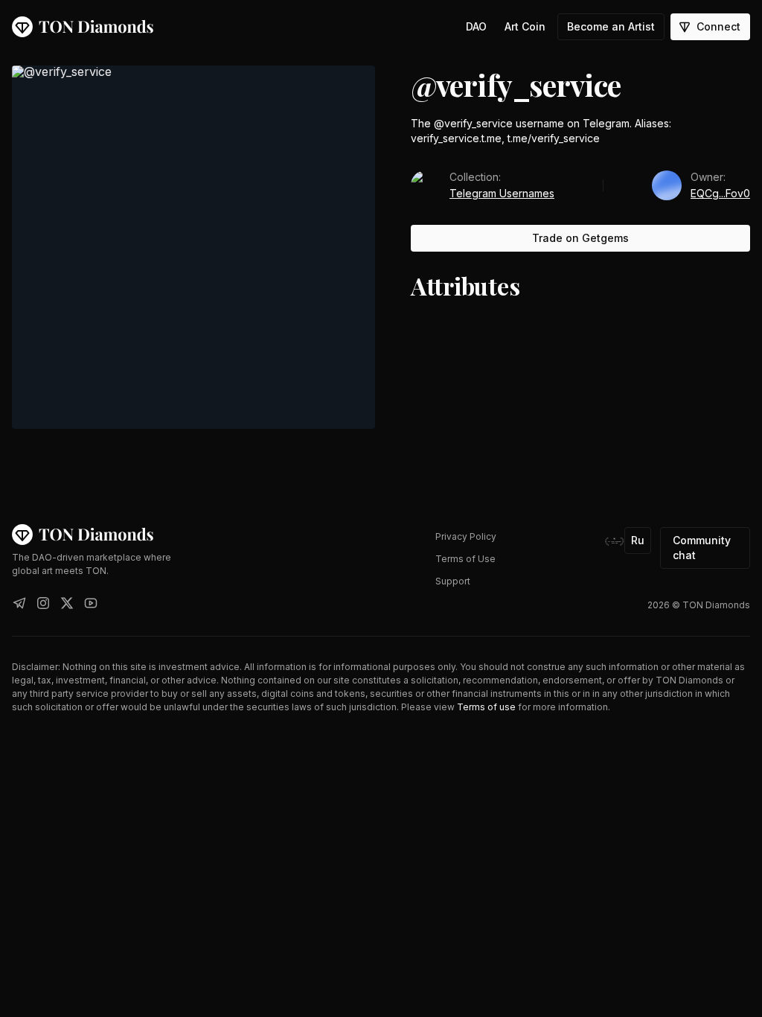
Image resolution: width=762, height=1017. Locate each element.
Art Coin (525, 26)
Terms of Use (465, 558)
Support (452, 581)
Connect (718, 26)
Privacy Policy (465, 536)
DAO (476, 26)
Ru (637, 540)
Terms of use (486, 706)
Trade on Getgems (580, 238)
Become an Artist (611, 26)
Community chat (702, 547)
